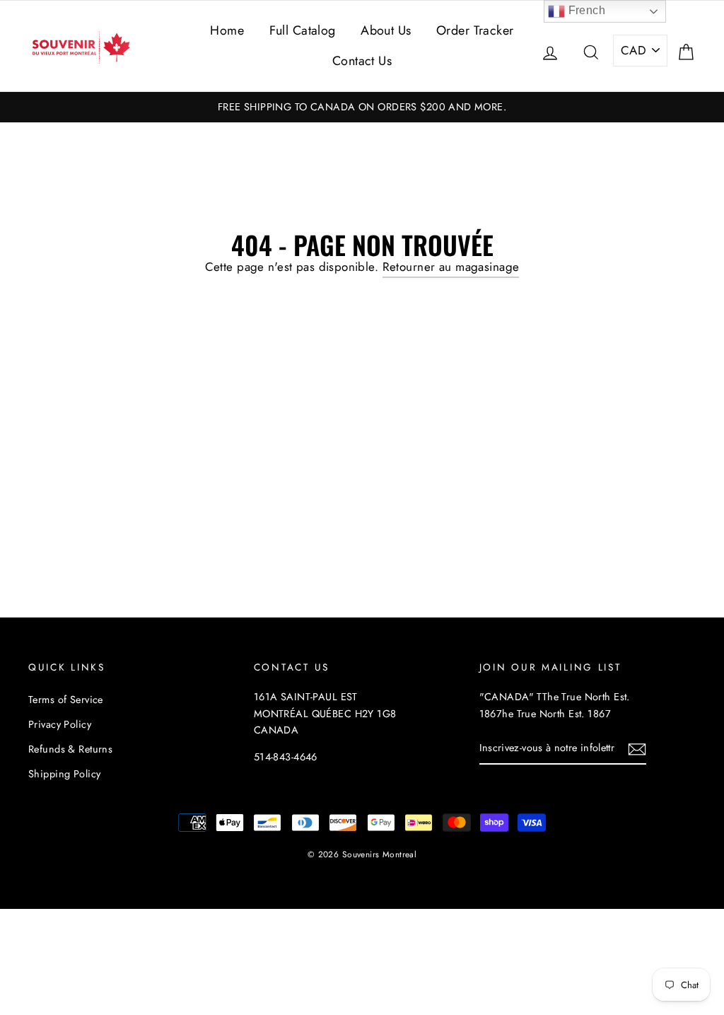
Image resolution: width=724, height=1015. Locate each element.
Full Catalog (302, 30)
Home (227, 30)
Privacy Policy (59, 724)
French (585, 10)
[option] (362, 107)
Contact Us (362, 61)
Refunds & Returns (70, 749)
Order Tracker (475, 30)
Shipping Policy (64, 774)
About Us (386, 30)
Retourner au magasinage (451, 266)
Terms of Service (65, 699)
